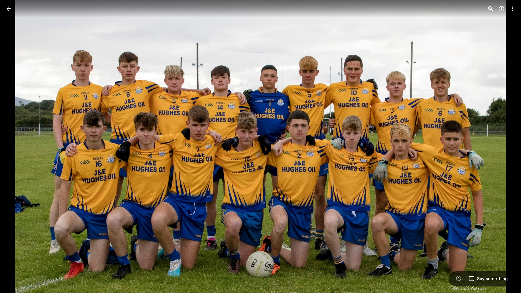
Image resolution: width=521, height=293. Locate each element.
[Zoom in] (490, 8)
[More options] (512, 8)
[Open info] (501, 8)
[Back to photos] (8, 8)
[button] (505, 146)
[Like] (458, 279)
